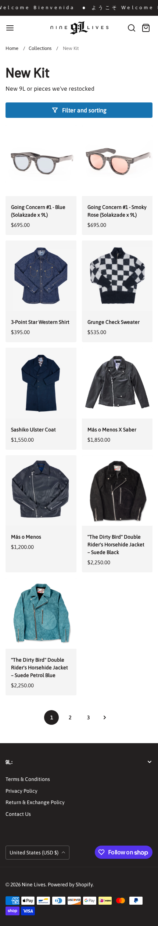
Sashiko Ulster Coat (33, 430)
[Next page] (104, 717)
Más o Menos (26, 537)
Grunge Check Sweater (113, 322)
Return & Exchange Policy (35, 802)
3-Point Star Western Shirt (40, 322)
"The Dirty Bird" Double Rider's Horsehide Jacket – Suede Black (115, 544)
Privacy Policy (21, 791)
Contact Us (18, 814)
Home (12, 48)
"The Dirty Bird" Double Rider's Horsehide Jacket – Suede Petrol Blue (39, 667)
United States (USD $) (35, 853)
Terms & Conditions (28, 779)
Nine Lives (34, 884)
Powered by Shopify (70, 884)
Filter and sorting (84, 110)
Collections (40, 48)
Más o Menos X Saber (111, 430)
